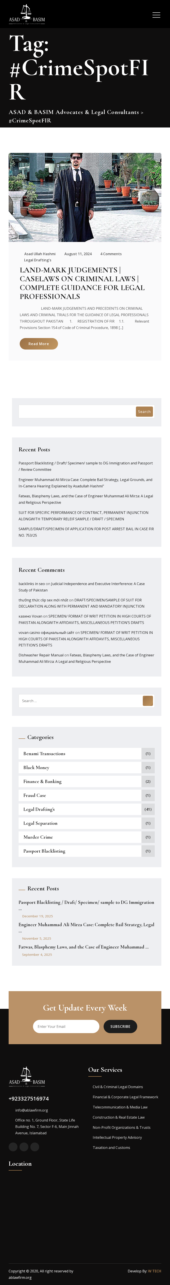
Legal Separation (40, 823)
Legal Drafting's (37, 260)
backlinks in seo (32, 583)
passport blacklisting (44, 851)
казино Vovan (30, 616)
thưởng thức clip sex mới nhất (43, 600)
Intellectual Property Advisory (117, 1137)
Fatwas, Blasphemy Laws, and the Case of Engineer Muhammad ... (84, 947)
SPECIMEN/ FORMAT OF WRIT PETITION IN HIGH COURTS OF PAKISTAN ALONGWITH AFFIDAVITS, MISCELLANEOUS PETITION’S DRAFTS (86, 639)
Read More (39, 343)
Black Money (36, 767)
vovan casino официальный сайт (46, 632)
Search (144, 411)
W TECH (154, 1271)
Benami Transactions (44, 754)
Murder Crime (38, 837)
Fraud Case (34, 795)
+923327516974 (29, 1098)
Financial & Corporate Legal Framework (125, 1097)
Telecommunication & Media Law (120, 1107)
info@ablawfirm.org (31, 1110)
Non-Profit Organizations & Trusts (122, 1127)
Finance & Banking (42, 781)
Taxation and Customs (111, 1147)
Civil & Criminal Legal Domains (118, 1086)
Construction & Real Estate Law (119, 1117)
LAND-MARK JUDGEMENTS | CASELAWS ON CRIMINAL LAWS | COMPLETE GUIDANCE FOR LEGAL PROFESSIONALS (82, 283)
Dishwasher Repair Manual (41, 655)
